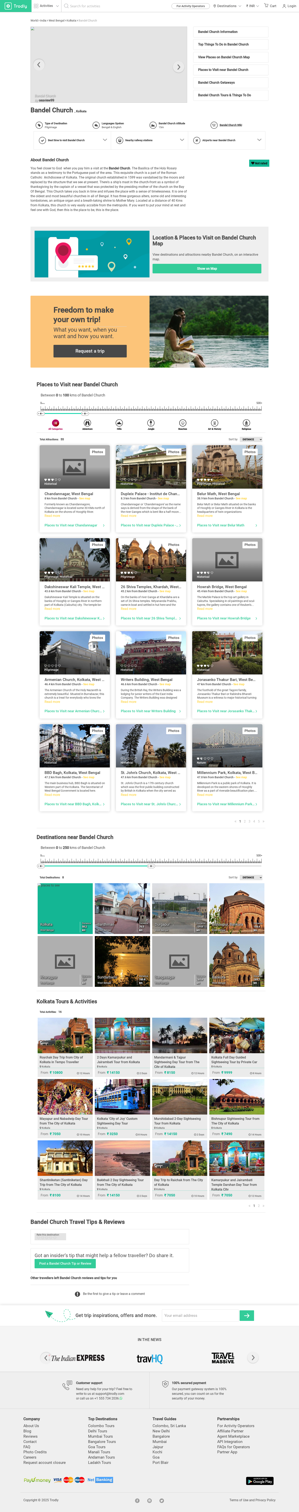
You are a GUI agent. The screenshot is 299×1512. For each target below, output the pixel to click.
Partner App (227, 1452)
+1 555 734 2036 (107, 1398)
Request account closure (44, 1462)
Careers (29, 1457)
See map (84, 498)
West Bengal (56, 20)
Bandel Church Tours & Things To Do (224, 95)
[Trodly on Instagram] (149, 1500)
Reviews (30, 1436)
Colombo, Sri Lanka (169, 1425)
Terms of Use (238, 1500)
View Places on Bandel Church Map (224, 57)
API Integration (229, 1441)
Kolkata (71, 20)
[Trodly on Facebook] (137, 1500)
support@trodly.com (109, 1394)
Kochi (157, 1452)
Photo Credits (35, 1452)
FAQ (26, 1447)
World (34, 20)
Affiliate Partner (230, 1431)
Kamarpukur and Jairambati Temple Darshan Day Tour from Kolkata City (234, 1184)
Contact (30, 1441)
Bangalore (161, 1436)
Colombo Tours (101, 1425)
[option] (109, 65)
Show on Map (207, 269)
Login (292, 6)
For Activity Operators (191, 6)
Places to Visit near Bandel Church (223, 70)
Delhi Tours (97, 1431)
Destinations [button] (227, 6)
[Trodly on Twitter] (161, 1500)
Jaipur (158, 1447)
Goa (156, 1457)
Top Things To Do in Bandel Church (223, 44)
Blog (27, 1431)
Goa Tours (97, 1447)
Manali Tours (99, 1452)
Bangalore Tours (102, 1441)
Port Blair (160, 1462)
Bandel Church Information (218, 32)
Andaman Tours (101, 1457)
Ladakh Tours (99, 1462)
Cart (273, 6)
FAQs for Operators (233, 1447)
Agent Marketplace (233, 1436)
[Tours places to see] (16, 6)
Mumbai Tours (100, 1436)
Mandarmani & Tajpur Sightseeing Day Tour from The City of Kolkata (177, 1062)
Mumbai (160, 1441)
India (43, 20)
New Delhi (161, 1431)
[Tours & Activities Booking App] (212, 1481)
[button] (252, 6)
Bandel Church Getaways (216, 82)
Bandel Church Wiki (231, 125)
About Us (31, 1425)
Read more (52, 516)
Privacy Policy (265, 1500)
